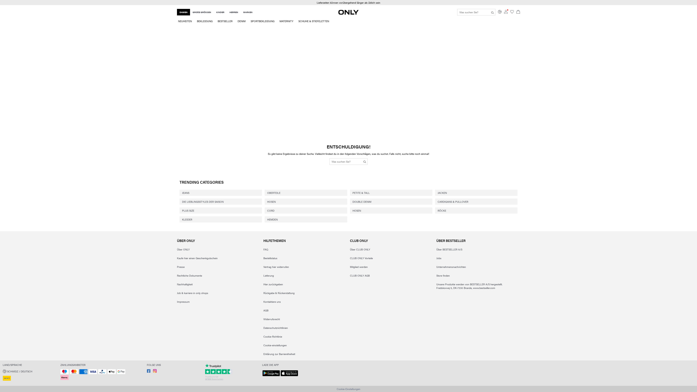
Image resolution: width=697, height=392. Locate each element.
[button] (348, 3)
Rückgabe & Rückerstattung (279, 293)
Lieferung (268, 275)
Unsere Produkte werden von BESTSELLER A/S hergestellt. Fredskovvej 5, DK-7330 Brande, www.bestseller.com (469, 286)
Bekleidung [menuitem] (205, 21)
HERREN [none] (233, 12)
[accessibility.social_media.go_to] (148, 371)
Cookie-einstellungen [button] (275, 345)
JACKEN (442, 193)
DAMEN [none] (184, 12)
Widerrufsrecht (271, 319)
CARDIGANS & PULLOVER (453, 201)
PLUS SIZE (188, 210)
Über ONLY (186, 240)
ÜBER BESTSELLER (451, 240)
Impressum (183, 301)
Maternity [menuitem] (286, 21)
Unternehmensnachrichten (451, 267)
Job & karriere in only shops (192, 293)
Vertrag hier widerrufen (276, 267)
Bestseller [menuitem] (225, 21)
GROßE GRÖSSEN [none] (202, 12)
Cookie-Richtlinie (272, 336)
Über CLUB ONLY (360, 249)
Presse (181, 267)
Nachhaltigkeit (185, 284)
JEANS (185, 193)
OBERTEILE (273, 193)
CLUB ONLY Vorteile (361, 258)
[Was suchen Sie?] (492, 12)
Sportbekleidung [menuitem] (262, 21)
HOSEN (271, 201)
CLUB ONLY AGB (360, 275)
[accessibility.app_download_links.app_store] (289, 376)
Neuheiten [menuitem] (185, 21)
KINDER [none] (220, 12)
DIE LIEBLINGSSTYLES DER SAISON (203, 201)
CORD (270, 210)
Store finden (443, 275)
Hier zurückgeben (273, 284)
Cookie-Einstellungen (348, 389)
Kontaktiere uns (272, 301)
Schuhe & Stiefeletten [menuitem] (313, 21)
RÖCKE (442, 210)
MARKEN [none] (247, 12)
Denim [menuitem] (242, 21)
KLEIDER (187, 219)
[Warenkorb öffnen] (518, 12)
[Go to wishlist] (512, 12)
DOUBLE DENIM (361, 201)
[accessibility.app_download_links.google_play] (271, 376)
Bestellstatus (270, 258)
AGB (265, 310)
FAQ (265, 249)
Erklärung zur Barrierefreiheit (279, 354)
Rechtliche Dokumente (189, 275)
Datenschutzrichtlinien (275, 328)
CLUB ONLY (359, 240)
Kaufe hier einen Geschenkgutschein (197, 258)
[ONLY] (348, 13)
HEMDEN (272, 219)
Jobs (438, 258)
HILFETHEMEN (274, 240)
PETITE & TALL (361, 193)
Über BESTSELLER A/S (449, 249)
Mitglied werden (359, 267)
